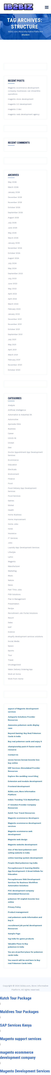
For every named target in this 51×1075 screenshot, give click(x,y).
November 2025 (15, 202)
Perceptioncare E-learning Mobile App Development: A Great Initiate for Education (25, 871)
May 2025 (12, 233)
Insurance (12, 533)
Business (12, 429)
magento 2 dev (14, 109)
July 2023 (12, 278)
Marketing (12, 571)
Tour (10, 655)
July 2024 (12, 263)
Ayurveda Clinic (14, 424)
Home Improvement (17, 519)
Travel (10, 660)
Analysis (11, 405)
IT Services (13, 538)
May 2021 (12, 344)
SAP (10, 627)
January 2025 (14, 243)
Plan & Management (17, 599)
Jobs (10, 543)
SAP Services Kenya (16, 1025)
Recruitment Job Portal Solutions (23, 613)
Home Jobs (13, 524)
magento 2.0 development (20, 104)
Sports (11, 651)
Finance (11, 479)
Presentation (13, 604)
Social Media (13, 641)
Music (10, 576)
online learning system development (25, 858)
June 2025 (12, 228)
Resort (11, 618)
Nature (11, 580)
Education (12, 465)
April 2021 (12, 350)
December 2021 (15, 319)
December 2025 (15, 197)
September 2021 (15, 334)
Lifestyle (12, 552)
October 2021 (14, 329)
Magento (12, 561)
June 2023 (12, 284)
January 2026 (14, 192)
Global (11, 505)
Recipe (11, 608)
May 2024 (12, 268)
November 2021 (15, 324)
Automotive (13, 419)
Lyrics (10, 557)
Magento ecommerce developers (23, 818)
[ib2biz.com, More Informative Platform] (18, 7)
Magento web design (17, 839)
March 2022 (13, 304)
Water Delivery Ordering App (20, 669)
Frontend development (19, 786)
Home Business (14, 515)
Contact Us (13, 755)
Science (11, 632)
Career (11, 433)
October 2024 (14, 253)
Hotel (10, 529)
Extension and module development (25, 781)
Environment (13, 474)
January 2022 (14, 314)
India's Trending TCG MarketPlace (23, 800)
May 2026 (12, 182)
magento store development (20, 99)
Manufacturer (14, 566)
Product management (18, 912)
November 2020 (15, 365)
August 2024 (13, 258)
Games (11, 501)
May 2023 (12, 289)
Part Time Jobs (15, 590)
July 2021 (12, 339)
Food (10, 483)
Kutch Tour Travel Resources (21, 813)
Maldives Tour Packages (19, 1011)
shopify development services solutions (25, 636)
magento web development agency (23, 114)
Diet (10, 447)
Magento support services (20, 1038)
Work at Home (14, 674)
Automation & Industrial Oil (20, 415)
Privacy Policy (14, 907)
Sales (10, 622)
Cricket (11, 443)
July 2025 (12, 223)
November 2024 (15, 248)
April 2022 (12, 299)
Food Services (14, 496)
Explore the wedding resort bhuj (23, 776)
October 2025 (14, 207)
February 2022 (14, 309)
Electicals (12, 469)
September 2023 (15, 273)
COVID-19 (12, 438)
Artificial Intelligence (17, 410)
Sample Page (14, 934)
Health (11, 510)
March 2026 (13, 187)
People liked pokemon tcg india (22, 863)
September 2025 (15, 212)
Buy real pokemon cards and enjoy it (25, 741)
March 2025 (13, 238)
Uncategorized (14, 665)
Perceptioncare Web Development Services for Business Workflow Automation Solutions (24, 882)
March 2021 (13, 355)
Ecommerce (13, 460)
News (10, 585)
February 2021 (14, 360)
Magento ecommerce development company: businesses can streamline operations (24, 91)
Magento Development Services (25, 1071)
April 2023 (12, 294)
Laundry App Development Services (23, 547)
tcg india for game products (21, 939)
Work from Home (15, 679)
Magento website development (22, 845)
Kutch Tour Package (15, 998)
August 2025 (13, 218)
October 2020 (14, 370)
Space (10, 646)
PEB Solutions (14, 594)
